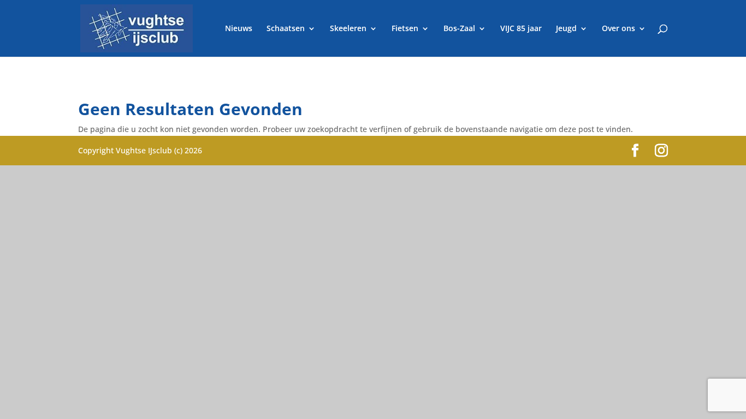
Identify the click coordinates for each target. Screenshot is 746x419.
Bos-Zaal (459, 29)
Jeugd (566, 29)
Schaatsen (286, 29)
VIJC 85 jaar (521, 29)
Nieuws (238, 29)
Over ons (618, 29)
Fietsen (405, 29)
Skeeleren (348, 29)
